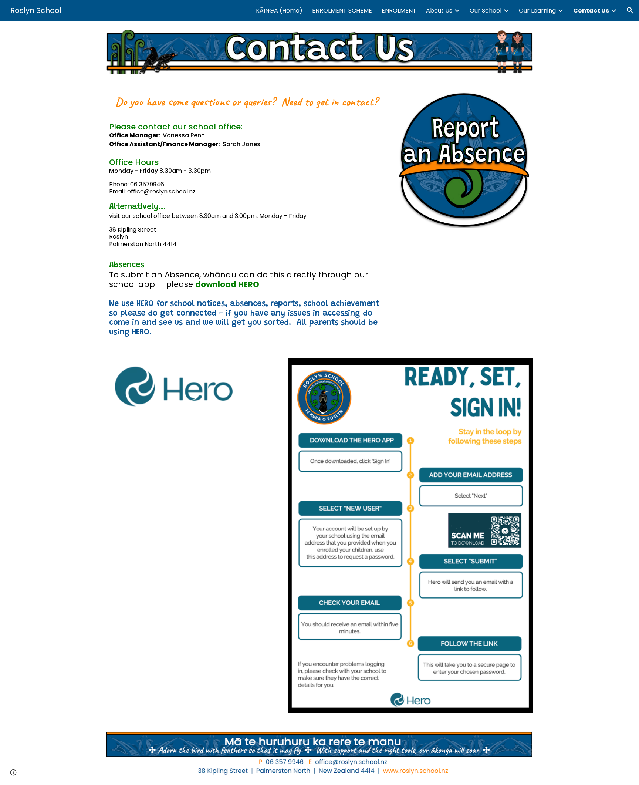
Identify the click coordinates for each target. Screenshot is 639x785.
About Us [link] (439, 10)
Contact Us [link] (591, 10)
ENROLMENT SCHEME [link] (342, 10)
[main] (246, 216)
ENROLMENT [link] (399, 10)
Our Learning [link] (537, 10)
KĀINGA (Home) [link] (279, 10)
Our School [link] (485, 10)
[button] (630, 10)
